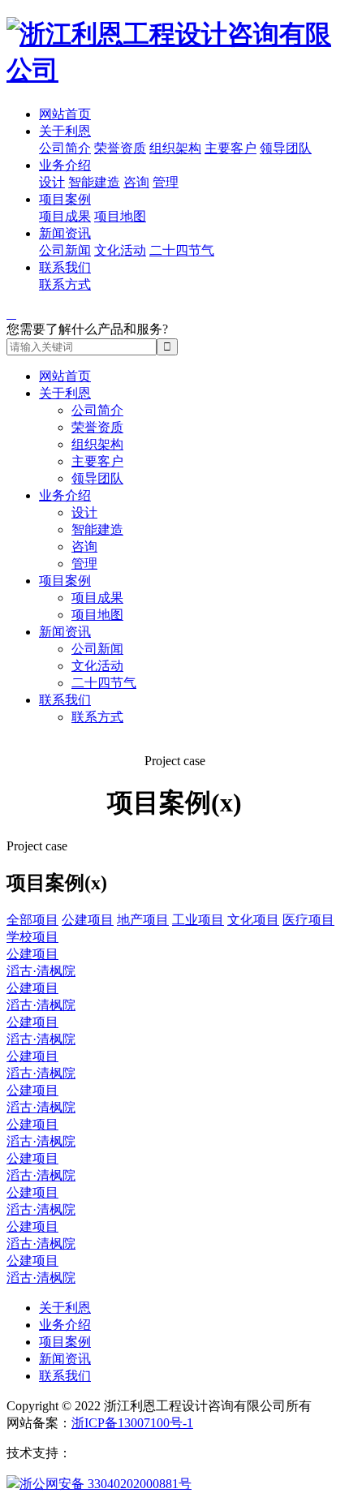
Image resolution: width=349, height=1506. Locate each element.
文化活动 (120, 250)
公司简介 (65, 148)
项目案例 (65, 199)
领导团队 (286, 148)
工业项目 (198, 920)
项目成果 (65, 216)
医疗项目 (308, 920)
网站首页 (65, 114)
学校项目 (32, 937)
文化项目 (253, 920)
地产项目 (143, 920)
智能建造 (94, 182)
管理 (166, 182)
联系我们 (65, 267)
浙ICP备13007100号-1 (132, 1423)
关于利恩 (65, 131)
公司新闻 (65, 250)
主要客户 (230, 148)
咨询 (136, 182)
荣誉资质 (120, 148)
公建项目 (88, 920)
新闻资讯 (65, 233)
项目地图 (120, 216)
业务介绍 (65, 165)
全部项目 (32, 920)
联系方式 (65, 284)
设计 (52, 182)
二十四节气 (181, 250)
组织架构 (175, 148)
